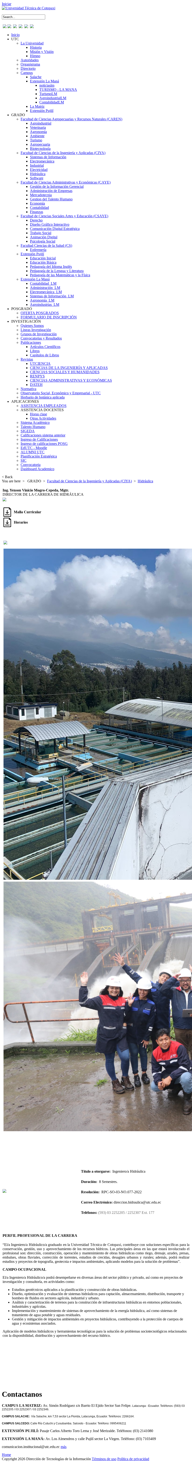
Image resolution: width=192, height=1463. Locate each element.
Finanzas (36, 212)
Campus (27, 73)
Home (6, 1455)
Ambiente (37, 136)
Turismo (36, 140)
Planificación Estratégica (39, 456)
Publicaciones (31, 342)
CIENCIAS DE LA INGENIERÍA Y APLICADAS (69, 368)
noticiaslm (46, 85)
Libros (35, 351)
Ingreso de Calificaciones (39, 439)
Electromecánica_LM (46, 292)
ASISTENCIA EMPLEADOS (43, 406)
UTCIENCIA (40, 364)
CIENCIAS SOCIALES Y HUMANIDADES (65, 372)
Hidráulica (37, 174)
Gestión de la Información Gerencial (57, 186)
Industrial (37, 165)
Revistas (27, 359)
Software (36, 178)
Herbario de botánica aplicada (43, 397)
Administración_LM (45, 288)
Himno (35, 56)
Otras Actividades (43, 418)
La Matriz (37, 106)
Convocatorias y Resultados (41, 338)
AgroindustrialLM (52, 98)
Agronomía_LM (42, 300)
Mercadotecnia (41, 195)
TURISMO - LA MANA (58, 90)
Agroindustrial (40, 123)
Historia (36, 47)
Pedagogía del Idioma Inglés (51, 267)
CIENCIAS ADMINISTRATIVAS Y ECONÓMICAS (71, 380)
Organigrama (30, 64)
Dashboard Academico (37, 469)
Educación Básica (43, 262)
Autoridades (30, 60)
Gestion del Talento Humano (51, 199)
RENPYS (37, 376)
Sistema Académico (35, 423)
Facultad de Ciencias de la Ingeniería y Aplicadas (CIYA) (63, 153)
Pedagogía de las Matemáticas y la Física (60, 275)
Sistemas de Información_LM (52, 296)
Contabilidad (39, 208)
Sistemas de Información (48, 157)
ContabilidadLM (51, 102)
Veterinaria (38, 127)
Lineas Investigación (36, 330)
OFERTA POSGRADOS (40, 313)
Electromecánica (42, 161)
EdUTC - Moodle (34, 448)
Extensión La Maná (44, 81)
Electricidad (39, 170)
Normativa (28, 389)
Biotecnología (40, 149)
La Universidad (32, 43)
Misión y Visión (42, 52)
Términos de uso (104, 1459)
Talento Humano (33, 427)
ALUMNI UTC (32, 452)
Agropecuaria (40, 144)
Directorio (28, 68)
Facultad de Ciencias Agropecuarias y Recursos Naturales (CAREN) (71, 119)
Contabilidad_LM (43, 283)
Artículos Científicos (45, 347)
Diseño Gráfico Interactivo (49, 224)
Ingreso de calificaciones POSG (44, 444)
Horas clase (38, 414)
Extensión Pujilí (41, 111)
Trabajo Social (40, 233)
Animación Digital (43, 237)
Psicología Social (42, 241)
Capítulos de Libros (44, 355)
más (63, 1447)
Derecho (36, 220)
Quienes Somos (32, 326)
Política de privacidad (133, 1459)
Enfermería (38, 250)
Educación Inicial (43, 258)
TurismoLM (48, 94)
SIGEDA (28, 431)
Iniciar (6, 4)
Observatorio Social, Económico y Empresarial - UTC (61, 393)
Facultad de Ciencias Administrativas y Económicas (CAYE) (66, 182)
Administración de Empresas (51, 191)
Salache (35, 77)
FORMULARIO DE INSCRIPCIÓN (49, 317)
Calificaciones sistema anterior (43, 435)
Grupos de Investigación (39, 334)
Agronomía (38, 132)
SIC (23, 460)
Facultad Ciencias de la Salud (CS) (46, 246)
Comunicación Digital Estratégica (55, 229)
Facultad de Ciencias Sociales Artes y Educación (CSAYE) (64, 216)
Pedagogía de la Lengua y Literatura (57, 271)
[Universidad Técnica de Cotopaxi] (28, 8)
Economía (37, 203)
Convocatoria (31, 465)
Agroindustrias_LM (44, 305)
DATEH (36, 385)
